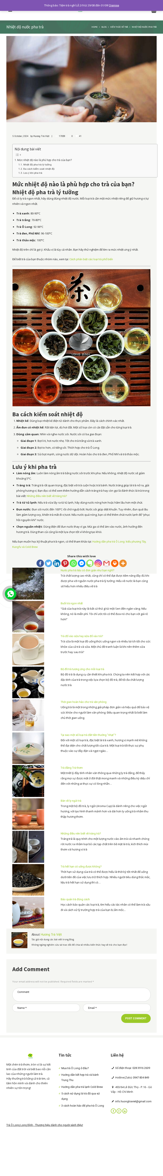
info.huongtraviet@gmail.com (133, 1101)
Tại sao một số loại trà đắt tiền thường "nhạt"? (88, 735)
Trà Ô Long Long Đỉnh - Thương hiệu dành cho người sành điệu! (44, 1125)
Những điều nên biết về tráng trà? (47, 496)
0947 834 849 (141, 1077)
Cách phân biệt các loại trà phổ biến (91, 259)
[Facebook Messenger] (81, 563)
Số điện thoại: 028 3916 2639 (132, 1068)
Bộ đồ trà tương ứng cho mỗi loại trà (82, 669)
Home (94, 27)
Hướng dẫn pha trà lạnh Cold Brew (82, 1086)
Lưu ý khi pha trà (32, 172)
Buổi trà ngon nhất (72, 603)
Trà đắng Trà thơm (72, 767)
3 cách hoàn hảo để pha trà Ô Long (82, 1105)
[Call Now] (10, 593)
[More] (123, 563)
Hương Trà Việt (41, 136)
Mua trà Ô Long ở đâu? (75, 1068)
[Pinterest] (65, 563)
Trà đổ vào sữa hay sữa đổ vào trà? (82, 636)
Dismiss (114, 5)
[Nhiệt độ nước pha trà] (81, 79)
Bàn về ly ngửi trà (71, 800)
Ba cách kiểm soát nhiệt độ (38, 168)
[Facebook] (40, 563)
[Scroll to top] (156, 780)
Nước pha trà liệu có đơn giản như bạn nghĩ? (87, 570)
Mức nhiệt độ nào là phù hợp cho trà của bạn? (44, 160)
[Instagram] (98, 563)
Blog (104, 27)
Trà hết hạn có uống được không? (81, 866)
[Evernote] (90, 563)
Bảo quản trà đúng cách (75, 899)
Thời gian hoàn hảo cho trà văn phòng (84, 702)
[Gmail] (106, 563)
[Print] (114, 563)
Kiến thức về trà (119, 27)
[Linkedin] (56, 563)
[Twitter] (48, 563)
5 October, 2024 (20, 136)
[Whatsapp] (73, 563)
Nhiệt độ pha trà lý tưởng (37, 164)
